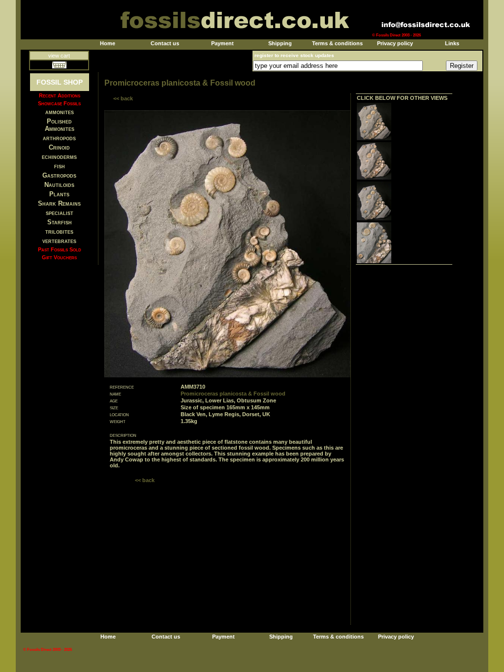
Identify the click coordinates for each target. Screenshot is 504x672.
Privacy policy (395, 43)
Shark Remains (59, 203)
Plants (59, 194)
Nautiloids (59, 184)
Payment (222, 43)
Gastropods (59, 175)
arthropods (59, 138)
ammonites (59, 112)
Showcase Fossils (59, 103)
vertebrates (59, 240)
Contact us (165, 43)
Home (107, 43)
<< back (123, 98)
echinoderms (59, 156)
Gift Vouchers (59, 257)
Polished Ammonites (59, 125)
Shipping (280, 43)
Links (452, 43)
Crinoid (59, 147)
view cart (59, 56)
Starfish (59, 222)
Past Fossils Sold (59, 249)
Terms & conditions (337, 43)
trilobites (59, 231)
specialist (59, 212)
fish (59, 166)
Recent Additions (59, 95)
